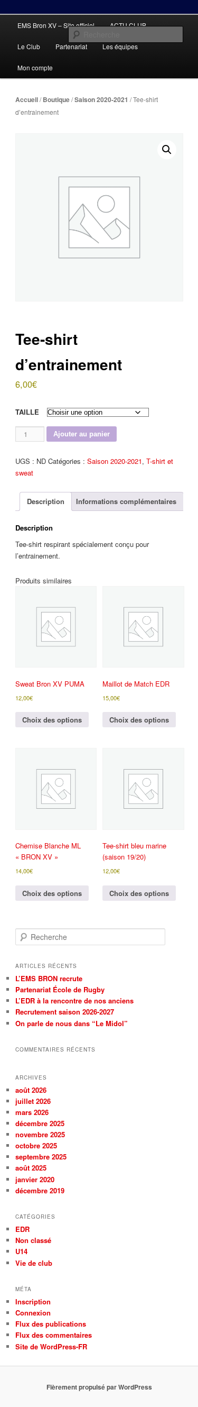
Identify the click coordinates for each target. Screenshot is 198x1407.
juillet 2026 (33, 1101)
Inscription (33, 1301)
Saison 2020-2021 (101, 99)
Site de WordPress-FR (51, 1346)
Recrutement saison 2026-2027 (64, 1012)
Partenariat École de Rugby (60, 989)
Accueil (26, 99)
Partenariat (71, 46)
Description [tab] (45, 501)
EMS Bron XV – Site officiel (56, 25)
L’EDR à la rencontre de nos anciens (74, 1000)
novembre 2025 (40, 1134)
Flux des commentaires (53, 1335)
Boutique (56, 99)
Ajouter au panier (81, 434)
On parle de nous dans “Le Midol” (71, 1023)
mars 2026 (32, 1112)
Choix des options (52, 720)
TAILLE (27, 412)
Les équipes (120, 46)
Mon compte (35, 67)
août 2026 (30, 1090)
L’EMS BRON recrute (48, 978)
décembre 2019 (39, 1190)
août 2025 (30, 1168)
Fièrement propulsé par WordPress (99, 1387)
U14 (21, 1251)
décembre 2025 (39, 1123)
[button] (166, 149)
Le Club (28, 46)
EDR (22, 1229)
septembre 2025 (41, 1157)
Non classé (33, 1240)
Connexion (33, 1313)
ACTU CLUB (128, 25)
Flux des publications (50, 1324)
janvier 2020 (34, 1179)
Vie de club (33, 1263)
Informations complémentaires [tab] (126, 501)
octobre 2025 (36, 1145)
